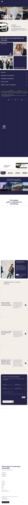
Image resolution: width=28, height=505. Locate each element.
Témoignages (3, 484)
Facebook (4, 472)
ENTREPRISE (4, 388)
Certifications (3, 482)
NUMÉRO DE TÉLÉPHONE (18, 388)
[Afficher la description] (11, 54)
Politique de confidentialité (5, 491)
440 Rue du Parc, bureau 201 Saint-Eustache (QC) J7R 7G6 (10, 496)
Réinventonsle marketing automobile (10, 16)
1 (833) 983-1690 (4, 497)
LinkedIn (4, 476)
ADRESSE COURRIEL (17, 384)
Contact (3, 488)
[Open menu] (26, 1)
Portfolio (3, 483)
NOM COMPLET (5, 384)
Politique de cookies (4, 490)
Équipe (3, 485)
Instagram (4, 474)
